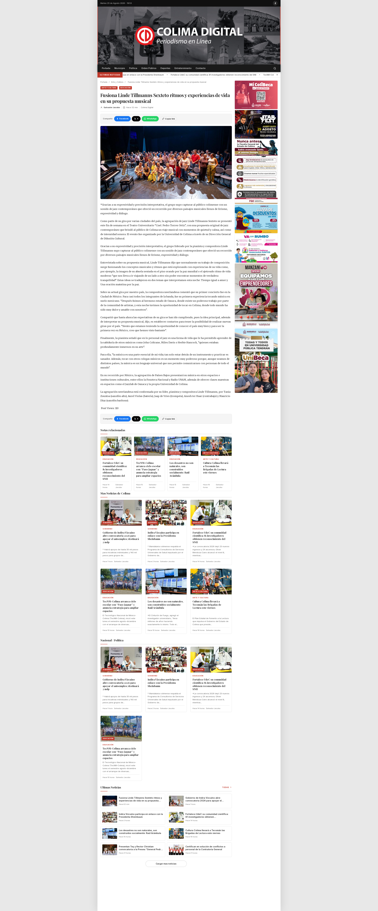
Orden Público (149, 68)
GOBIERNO (107, 529)
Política (133, 68)
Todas (225, 787)
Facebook (123, 119)
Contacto (201, 68)
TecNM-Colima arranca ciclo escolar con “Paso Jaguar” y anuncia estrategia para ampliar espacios (228, 75)
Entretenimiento (183, 68)
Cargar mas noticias (166, 864)
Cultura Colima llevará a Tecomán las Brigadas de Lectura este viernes (215, 467)
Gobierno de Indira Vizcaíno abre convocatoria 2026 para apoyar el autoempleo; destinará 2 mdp (121, 537)
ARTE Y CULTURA (109, 88)
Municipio (119, 68)
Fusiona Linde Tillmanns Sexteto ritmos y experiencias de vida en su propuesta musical (140, 801)
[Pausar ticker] (277, 75)
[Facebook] (275, 3)
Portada (106, 68)
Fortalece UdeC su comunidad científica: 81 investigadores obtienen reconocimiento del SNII (132, 75)
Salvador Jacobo (112, 107)
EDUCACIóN (125, 88)
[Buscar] (274, 68)
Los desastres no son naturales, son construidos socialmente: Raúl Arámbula (181, 469)
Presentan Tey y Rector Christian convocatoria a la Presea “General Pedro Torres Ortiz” (140, 849)
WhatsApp (152, 119)
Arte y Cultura (117, 82)
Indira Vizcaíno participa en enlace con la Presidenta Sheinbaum (163, 535)
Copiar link (170, 119)
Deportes (165, 68)
